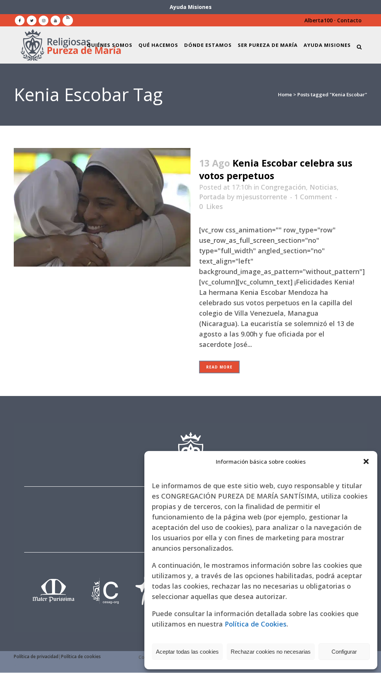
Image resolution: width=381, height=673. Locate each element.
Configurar (344, 651)
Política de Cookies (255, 623)
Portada (212, 196)
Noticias (323, 187)
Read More (219, 367)
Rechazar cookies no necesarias (271, 651)
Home (285, 94)
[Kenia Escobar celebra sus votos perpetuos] (102, 207)
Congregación (283, 187)
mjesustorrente (261, 196)
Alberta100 (318, 20)
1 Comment (313, 196)
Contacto (349, 20)
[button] (366, 461)
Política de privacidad (36, 656)
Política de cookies (81, 656)
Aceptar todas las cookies (187, 651)
